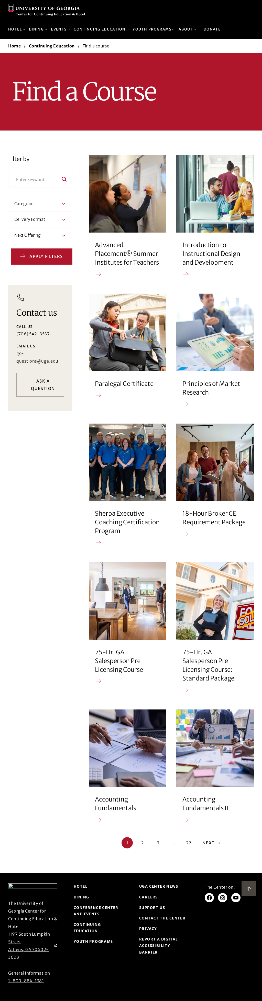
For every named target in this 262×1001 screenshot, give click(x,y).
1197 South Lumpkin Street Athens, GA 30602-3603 (32, 946)
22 (188, 842)
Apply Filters (46, 256)
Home (14, 45)
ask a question (43, 384)
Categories (25, 203)
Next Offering (27, 235)
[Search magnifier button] (64, 179)
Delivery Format (30, 219)
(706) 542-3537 (33, 333)
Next (211, 842)
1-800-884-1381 (26, 980)
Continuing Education (52, 45)
